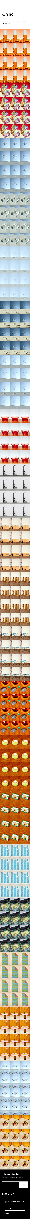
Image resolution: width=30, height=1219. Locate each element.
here (24, 22)
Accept (9, 1208)
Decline (20, 1208)
